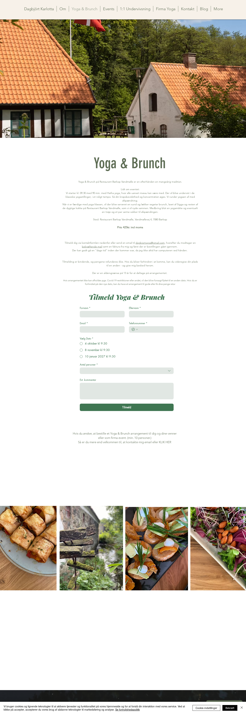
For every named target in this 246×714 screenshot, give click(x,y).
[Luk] (242, 708)
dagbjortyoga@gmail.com (150, 242)
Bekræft (229, 708)
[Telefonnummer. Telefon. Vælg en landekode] (134, 329)
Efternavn (135, 307)
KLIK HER (165, 442)
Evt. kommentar (88, 379)
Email (84, 323)
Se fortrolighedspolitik (127, 709)
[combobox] (127, 371)
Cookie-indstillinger (206, 708)
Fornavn (85, 307)
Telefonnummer (138, 323)
